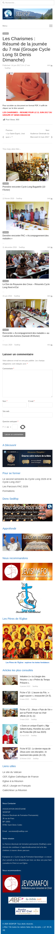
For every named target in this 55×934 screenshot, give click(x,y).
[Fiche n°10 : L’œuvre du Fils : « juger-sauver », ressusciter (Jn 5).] (10, 693)
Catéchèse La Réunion (15, 790)
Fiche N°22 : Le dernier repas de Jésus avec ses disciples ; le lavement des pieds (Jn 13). (35, 752)
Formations (9, 491)
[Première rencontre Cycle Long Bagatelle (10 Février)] (27, 154)
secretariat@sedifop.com (18, 831)
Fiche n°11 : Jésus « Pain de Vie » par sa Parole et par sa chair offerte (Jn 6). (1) (36, 712)
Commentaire (8, 369)
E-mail (31, 401)
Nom (5, 401)
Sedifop (8, 68)
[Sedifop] (27, 14)
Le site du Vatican (12, 772)
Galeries (5, 33)
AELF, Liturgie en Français (17, 785)
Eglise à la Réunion (13, 781)
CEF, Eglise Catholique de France (21, 776)
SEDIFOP (6, 812)
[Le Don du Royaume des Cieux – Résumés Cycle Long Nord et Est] (27, 252)
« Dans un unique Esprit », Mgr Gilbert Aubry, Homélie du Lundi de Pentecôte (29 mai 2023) (35, 729)
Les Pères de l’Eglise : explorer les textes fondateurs (27, 662)
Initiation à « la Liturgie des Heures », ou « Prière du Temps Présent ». (35, 679)
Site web (6, 411)
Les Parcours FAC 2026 (15, 486)
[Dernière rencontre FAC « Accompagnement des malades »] (27, 203)
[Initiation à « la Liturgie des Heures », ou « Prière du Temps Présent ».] (10, 676)
